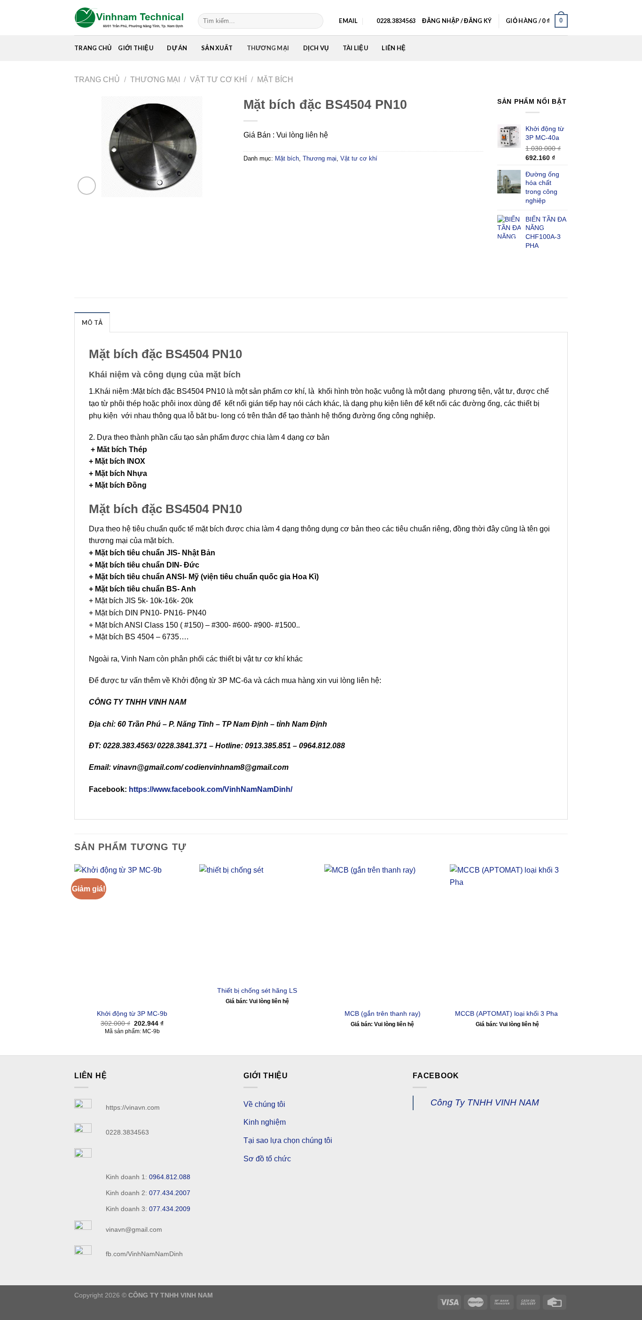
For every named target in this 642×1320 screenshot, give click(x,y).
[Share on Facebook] (252, 179)
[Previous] (75, 958)
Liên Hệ (394, 48)
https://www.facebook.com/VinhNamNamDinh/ (209, 789)
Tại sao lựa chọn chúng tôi (287, 1140)
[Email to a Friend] (286, 179)
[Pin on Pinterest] (303, 179)
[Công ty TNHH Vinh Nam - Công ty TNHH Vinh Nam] (129, 18)
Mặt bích (275, 80)
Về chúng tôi (264, 1104)
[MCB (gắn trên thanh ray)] (382, 933)
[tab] (92, 322)
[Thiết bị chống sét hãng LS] (257, 922)
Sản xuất (217, 48)
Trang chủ (92, 48)
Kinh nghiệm (264, 1122)
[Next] (565, 958)
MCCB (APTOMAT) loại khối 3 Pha (507, 1013)
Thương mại (268, 48)
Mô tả (92, 322)
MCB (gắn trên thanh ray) (382, 1013)
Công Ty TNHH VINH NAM (485, 1102)
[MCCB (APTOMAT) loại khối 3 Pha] (508, 933)
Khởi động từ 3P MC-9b (132, 1013)
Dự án (177, 48)
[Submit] (314, 21)
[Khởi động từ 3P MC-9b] (132, 933)
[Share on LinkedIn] (320, 179)
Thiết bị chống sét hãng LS (257, 990)
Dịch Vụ (316, 48)
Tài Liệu (355, 48)
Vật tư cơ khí (218, 80)
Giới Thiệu (135, 48)
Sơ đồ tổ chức (267, 1159)
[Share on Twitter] (269, 179)
